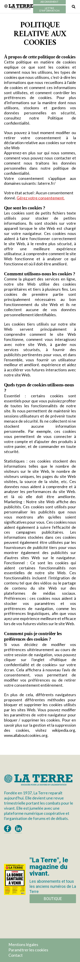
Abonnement (49, 1)
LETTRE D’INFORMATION (49, 9)
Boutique (53, 898)
